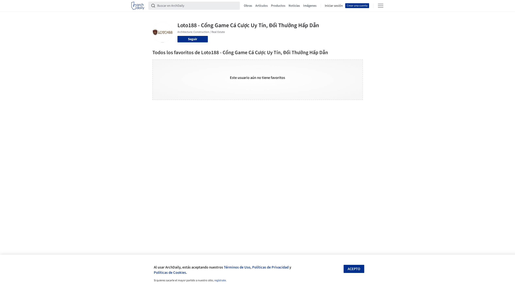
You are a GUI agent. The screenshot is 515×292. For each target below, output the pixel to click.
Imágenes (309, 5)
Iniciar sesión (334, 5)
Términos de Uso (237, 267)
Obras (248, 5)
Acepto (354, 269)
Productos (278, 5)
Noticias (294, 5)
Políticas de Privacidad (270, 267)
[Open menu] (380, 5)
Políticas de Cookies (170, 272)
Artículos (261, 5)
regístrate (220, 280)
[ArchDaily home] (137, 6)
